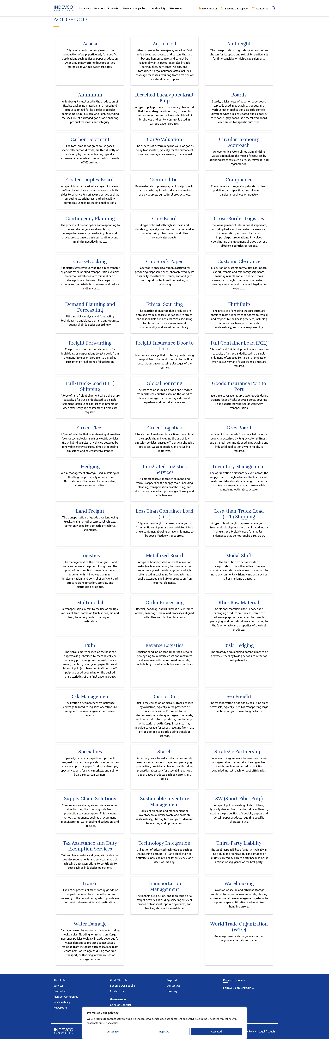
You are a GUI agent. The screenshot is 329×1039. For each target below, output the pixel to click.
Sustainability (157, 8)
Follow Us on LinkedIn (237, 987)
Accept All (216, 1031)
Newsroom (176, 8)
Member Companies (134, 8)
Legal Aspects (267, 1031)
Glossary (172, 991)
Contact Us (117, 991)
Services (98, 8)
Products (113, 8)
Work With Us (118, 980)
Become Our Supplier (123, 985)
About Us (84, 8)
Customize (113, 1031)
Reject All (164, 1031)
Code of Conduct (120, 1004)
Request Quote (233, 980)
